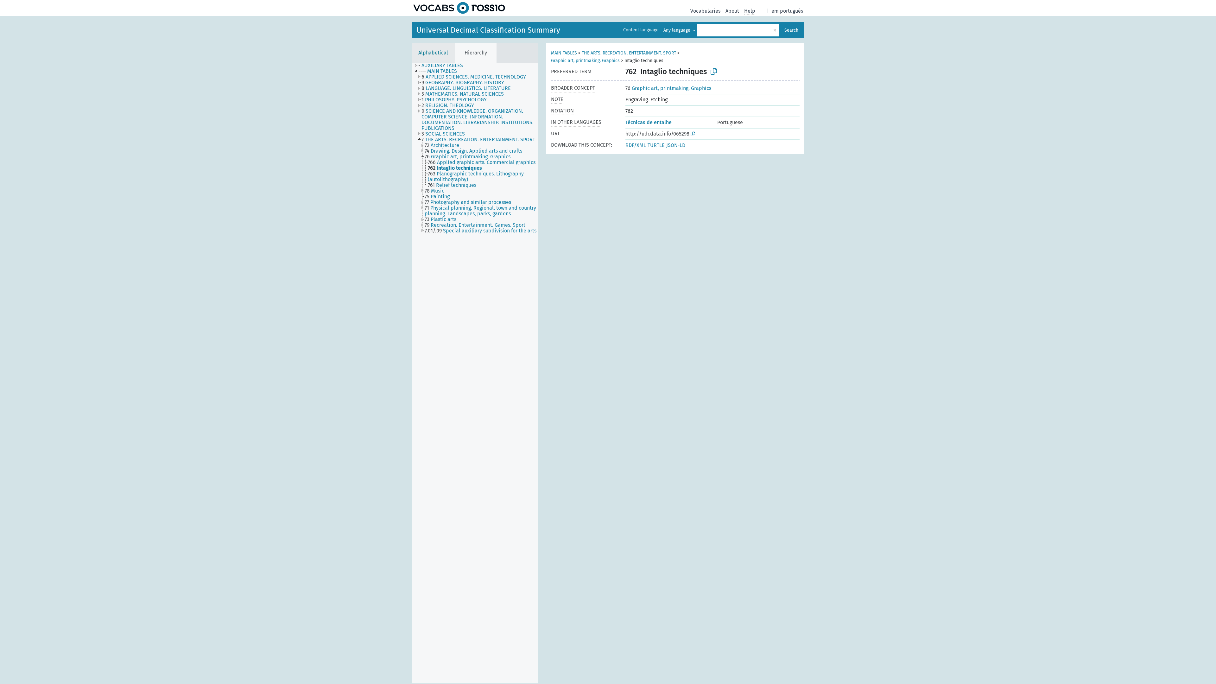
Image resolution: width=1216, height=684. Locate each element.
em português (787, 11)
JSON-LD (675, 145)
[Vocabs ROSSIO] (459, 8)
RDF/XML (635, 145)
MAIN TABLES (564, 53)
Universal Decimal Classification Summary (488, 30)
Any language (677, 30)
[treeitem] (443, 65)
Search (791, 30)
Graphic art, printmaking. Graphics (585, 60)
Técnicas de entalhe (648, 122)
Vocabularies (705, 11)
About (732, 11)
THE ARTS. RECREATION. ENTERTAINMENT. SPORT (629, 53)
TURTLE (656, 145)
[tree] (475, 373)
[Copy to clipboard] (714, 71)
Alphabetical (433, 53)
